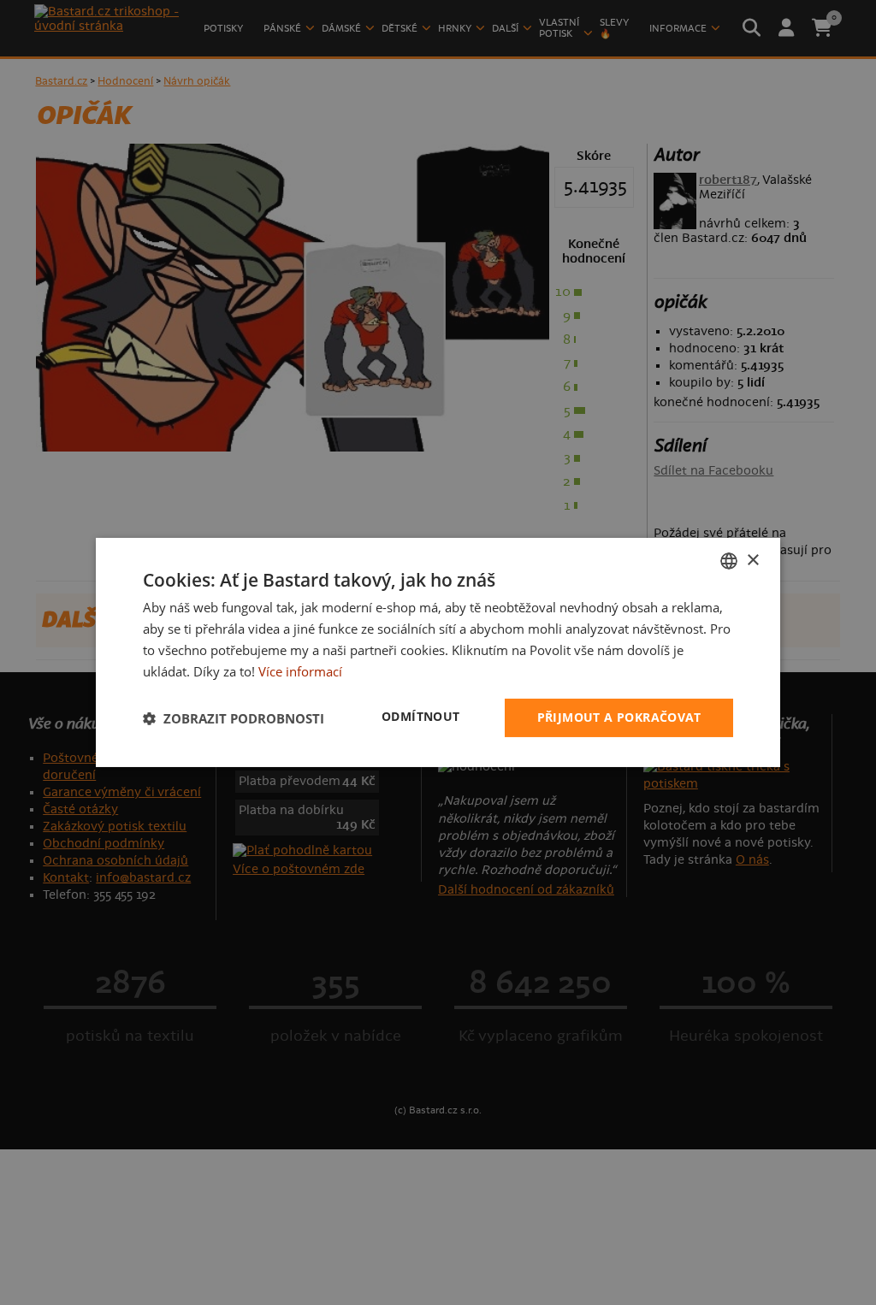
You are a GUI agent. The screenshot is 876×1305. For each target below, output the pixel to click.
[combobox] (728, 561)
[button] (233, 718)
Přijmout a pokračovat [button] (619, 717)
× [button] (752, 559)
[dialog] (438, 652)
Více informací (300, 671)
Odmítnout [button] (421, 716)
